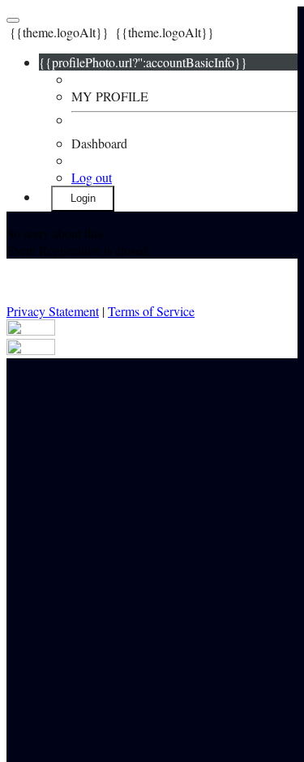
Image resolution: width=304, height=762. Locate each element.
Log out (91, 177)
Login (83, 198)
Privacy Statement (52, 310)
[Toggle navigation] (12, 20)
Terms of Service (151, 310)
